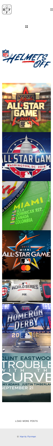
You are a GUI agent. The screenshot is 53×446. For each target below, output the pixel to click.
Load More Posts (26, 421)
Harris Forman (28, 436)
